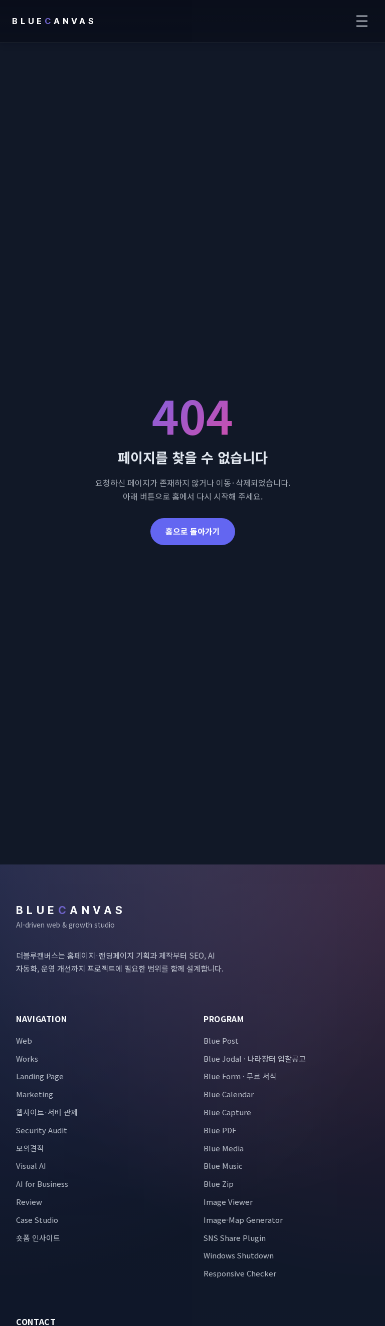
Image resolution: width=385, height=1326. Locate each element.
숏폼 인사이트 (38, 1237)
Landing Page (40, 1076)
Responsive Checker (240, 1273)
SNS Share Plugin (235, 1237)
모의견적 (30, 1148)
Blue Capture (227, 1112)
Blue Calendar (229, 1094)
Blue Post (221, 1040)
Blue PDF (220, 1130)
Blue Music (223, 1165)
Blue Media (224, 1148)
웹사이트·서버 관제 (47, 1112)
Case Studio (37, 1219)
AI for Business (42, 1183)
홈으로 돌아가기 (192, 531)
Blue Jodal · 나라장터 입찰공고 (255, 1058)
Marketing (34, 1094)
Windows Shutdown (239, 1255)
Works (27, 1058)
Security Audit (41, 1130)
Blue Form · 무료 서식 (240, 1076)
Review (29, 1201)
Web (24, 1040)
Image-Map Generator (243, 1219)
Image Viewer (228, 1201)
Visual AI (31, 1165)
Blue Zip (219, 1183)
